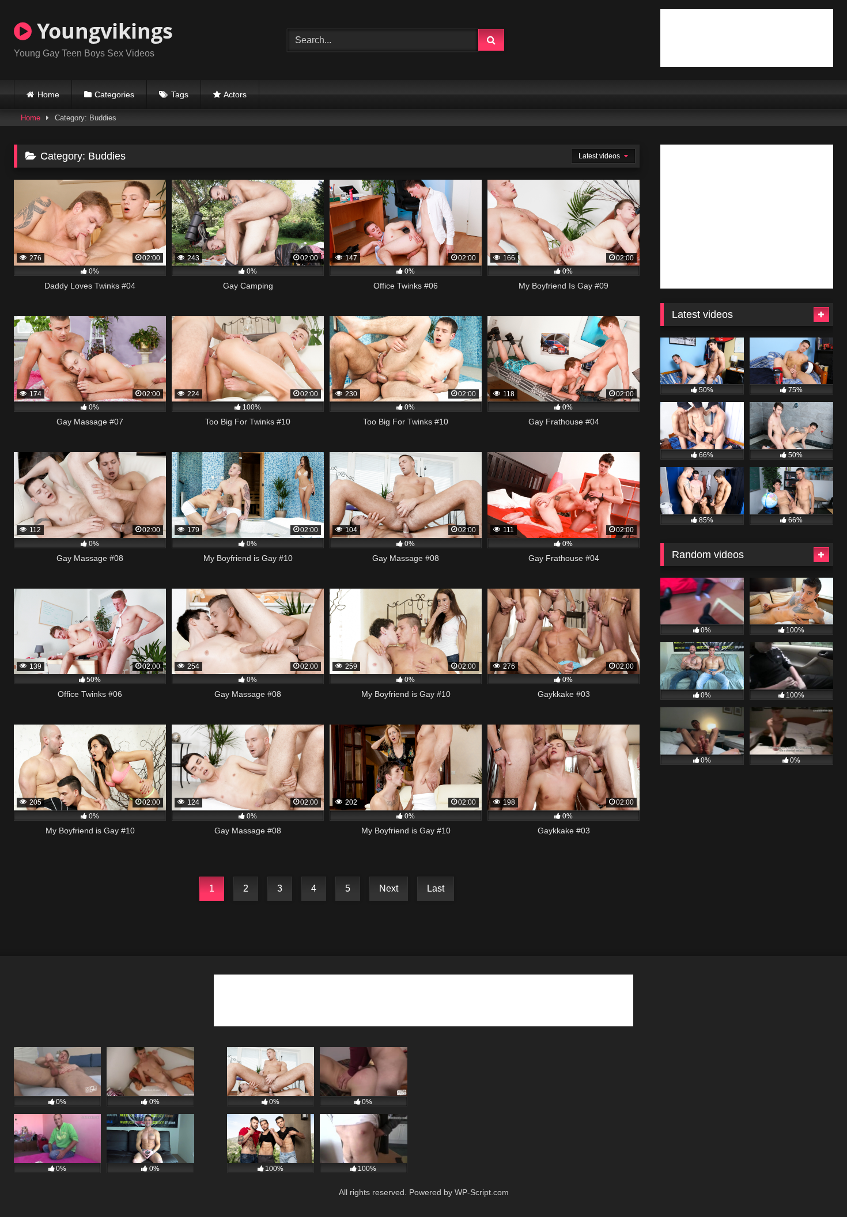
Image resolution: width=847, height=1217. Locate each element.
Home (48, 94)
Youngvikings (102, 31)
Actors (235, 94)
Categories (114, 94)
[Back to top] (811, 1182)
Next (388, 888)
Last (435, 888)
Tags (179, 94)
